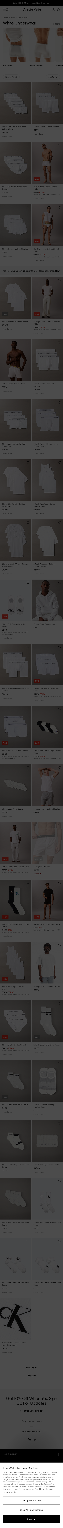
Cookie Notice (42, 1489)
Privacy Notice (10, 1492)
